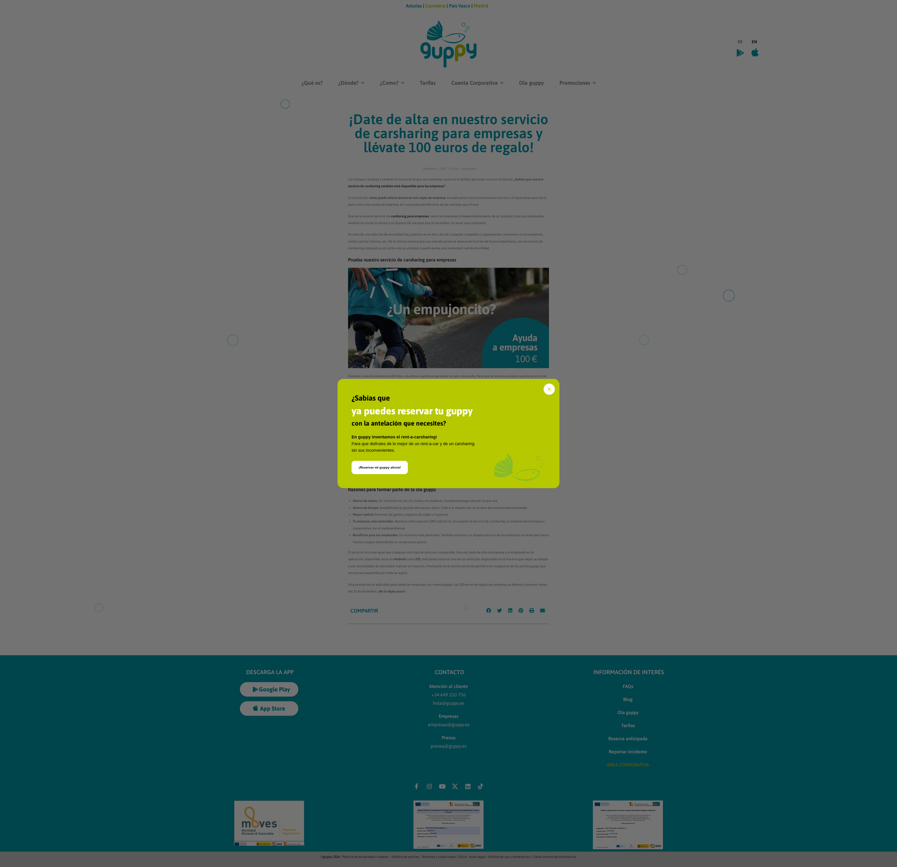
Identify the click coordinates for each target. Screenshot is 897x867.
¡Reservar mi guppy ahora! (380, 467)
